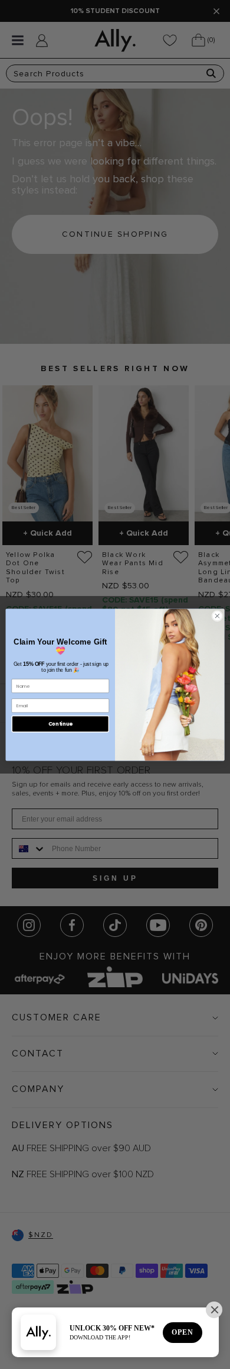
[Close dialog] (217, 616)
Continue (60, 723)
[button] (214, 1310)
